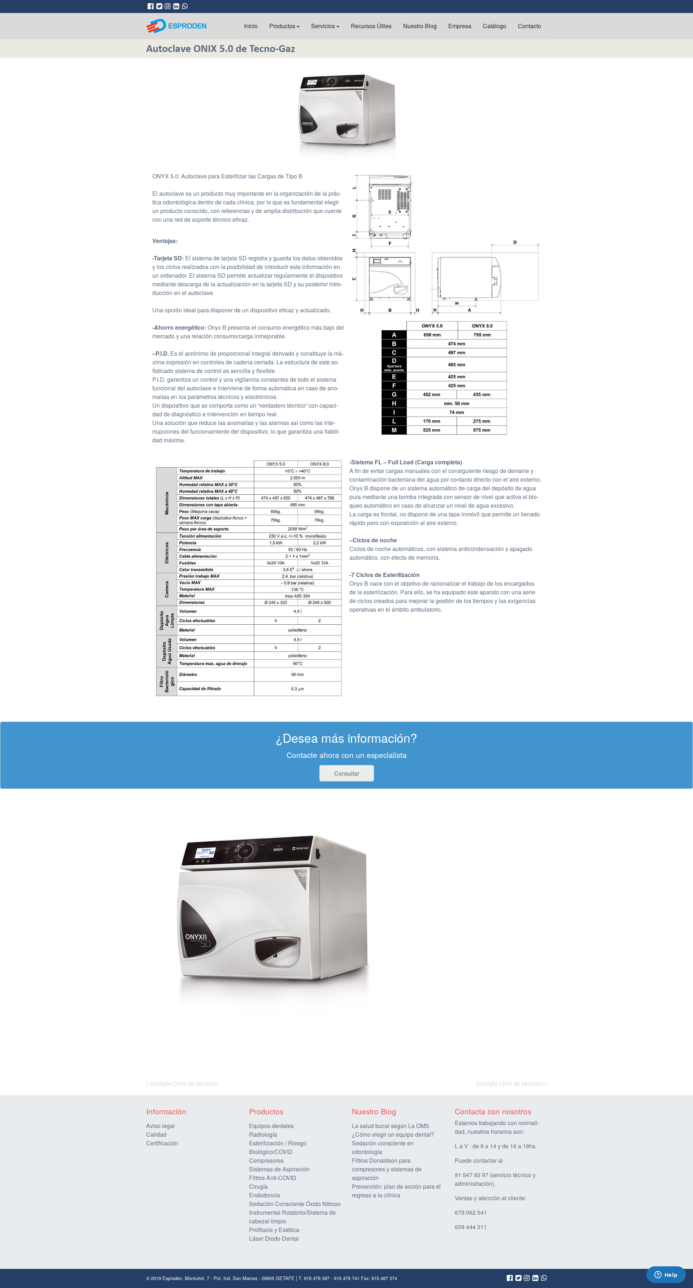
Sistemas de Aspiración (279, 1169)
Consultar (346, 773)
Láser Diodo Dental (274, 1238)
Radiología (263, 1134)
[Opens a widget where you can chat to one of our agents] (666, 1275)
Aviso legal (160, 1126)
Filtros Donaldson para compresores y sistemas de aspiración (387, 1169)
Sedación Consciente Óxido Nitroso (295, 1204)
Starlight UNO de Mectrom (510, 1083)
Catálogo (494, 26)
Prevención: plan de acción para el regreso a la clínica (396, 1190)
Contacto (529, 26)
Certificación (162, 1143)
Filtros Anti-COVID (272, 1178)
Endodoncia (264, 1195)
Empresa (459, 26)
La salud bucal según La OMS (390, 1126)
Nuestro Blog (420, 26)
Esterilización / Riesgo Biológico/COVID (277, 1147)
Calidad (156, 1134)
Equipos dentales (271, 1126)
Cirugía (258, 1186)
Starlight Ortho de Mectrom (183, 1083)
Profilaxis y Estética (274, 1230)
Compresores (266, 1160)
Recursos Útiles (371, 26)
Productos (282, 26)
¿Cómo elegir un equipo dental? (393, 1134)
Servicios (323, 26)
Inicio (251, 26)
